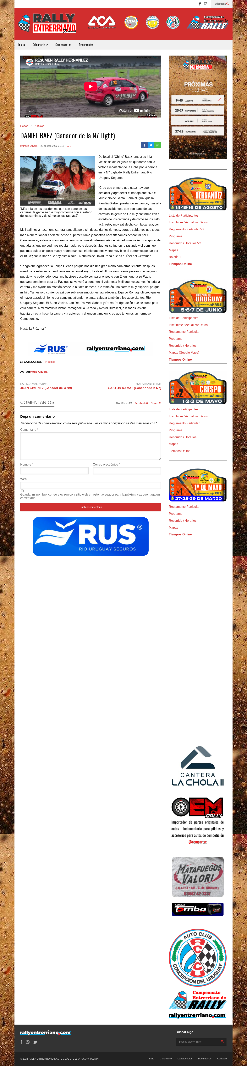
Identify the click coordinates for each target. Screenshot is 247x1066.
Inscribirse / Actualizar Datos (188, 222)
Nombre (26, 464)
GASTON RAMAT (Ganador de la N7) (134, 388)
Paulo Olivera (30, 146)
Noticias (50, 361)
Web (23, 479)
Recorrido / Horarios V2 (185, 243)
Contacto (222, 1058)
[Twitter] (151, 145)
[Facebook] (200, 4)
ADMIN (95, 1058)
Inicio (21, 44)
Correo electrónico (106, 464)
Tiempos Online (180, 264)
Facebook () (141, 403)
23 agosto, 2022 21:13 (52, 146)
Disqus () (156, 403)
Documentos (86, 44)
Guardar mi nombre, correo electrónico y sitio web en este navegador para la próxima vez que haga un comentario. (90, 496)
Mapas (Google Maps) (184, 352)
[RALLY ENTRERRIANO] (47, 26)
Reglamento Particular (184, 331)
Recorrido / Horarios (182, 345)
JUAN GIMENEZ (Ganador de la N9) (46, 388)
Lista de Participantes (183, 215)
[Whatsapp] (157, 145)
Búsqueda (220, 4)
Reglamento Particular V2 (186, 229)
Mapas (173, 250)
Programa (175, 236)
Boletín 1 (175, 257)
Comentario (29, 429)
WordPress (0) (124, 403)
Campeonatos (63, 44)
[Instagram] (205, 4)
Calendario (39, 44)
